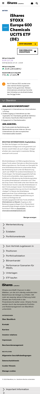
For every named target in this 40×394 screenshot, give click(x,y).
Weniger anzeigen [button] (29, 217)
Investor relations (9, 335)
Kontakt (5, 324)
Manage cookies (9, 371)
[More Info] (18, 74)
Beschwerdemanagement (12, 345)
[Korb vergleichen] (32, 3)
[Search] (36, 3)
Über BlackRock (8, 319)
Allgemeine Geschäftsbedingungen (16, 355)
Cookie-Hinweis (8, 366)
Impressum (7, 340)
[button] (37, 3)
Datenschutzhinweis (10, 361)
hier (14, 94)
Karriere (5, 330)
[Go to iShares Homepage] (15, 3)
